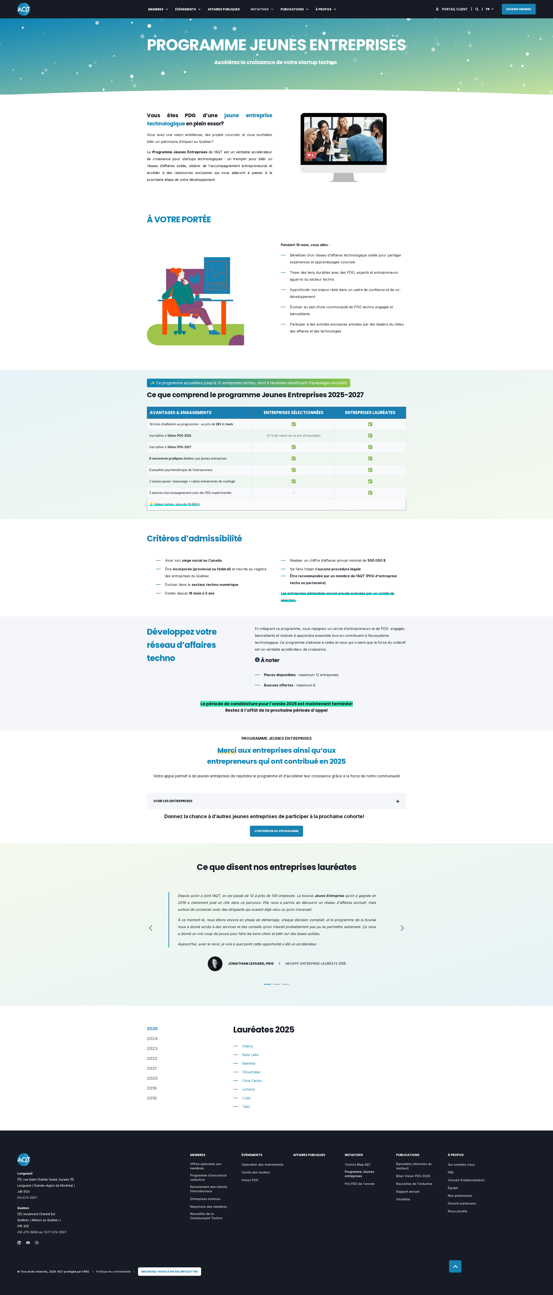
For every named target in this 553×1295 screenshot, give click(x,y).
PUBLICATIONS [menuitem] (292, 9)
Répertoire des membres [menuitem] (208, 1206)
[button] (267, 984)
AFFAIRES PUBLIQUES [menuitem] (224, 9)
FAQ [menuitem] (450, 1172)
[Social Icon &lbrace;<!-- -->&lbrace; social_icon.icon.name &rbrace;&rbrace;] (20, 1242)
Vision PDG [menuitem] (250, 1180)
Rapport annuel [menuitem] (408, 1191)
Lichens (248, 1089)
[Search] (477, 9)
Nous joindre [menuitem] (457, 1211)
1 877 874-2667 (55, 1232)
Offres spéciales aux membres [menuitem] (205, 1166)
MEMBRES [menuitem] (155, 9)
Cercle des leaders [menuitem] (256, 1172)
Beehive (248, 1063)
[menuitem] (169, 1272)
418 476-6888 (27, 1232)
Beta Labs (250, 1055)
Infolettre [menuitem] (403, 1199)
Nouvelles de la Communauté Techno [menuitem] (206, 1216)
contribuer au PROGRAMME (276, 831)
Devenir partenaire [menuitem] (462, 1203)
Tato (246, 1106)
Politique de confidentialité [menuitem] (113, 1271)
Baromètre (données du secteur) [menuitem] (414, 1166)
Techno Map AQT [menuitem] (358, 1164)
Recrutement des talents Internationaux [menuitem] (208, 1189)
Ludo (246, 1098)
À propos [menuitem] (323, 9)
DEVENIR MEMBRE (518, 9)
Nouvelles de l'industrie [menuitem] (414, 1184)
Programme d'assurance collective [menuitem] (208, 1177)
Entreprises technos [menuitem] (205, 1199)
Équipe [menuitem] (453, 1188)
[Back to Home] (23, 9)
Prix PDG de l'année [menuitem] (360, 1184)
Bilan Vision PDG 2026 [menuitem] (413, 1176)
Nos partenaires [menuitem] (460, 1195)
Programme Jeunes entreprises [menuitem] (359, 1174)
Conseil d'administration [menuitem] (466, 1180)
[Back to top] (455, 1266)
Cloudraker (251, 1072)
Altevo (247, 1046)
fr (487, 9)
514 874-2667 (27, 1197)
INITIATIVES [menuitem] (260, 9)
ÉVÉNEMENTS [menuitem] (185, 9)
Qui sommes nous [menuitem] (461, 1164)
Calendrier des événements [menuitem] (262, 1164)
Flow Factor (252, 1080)
